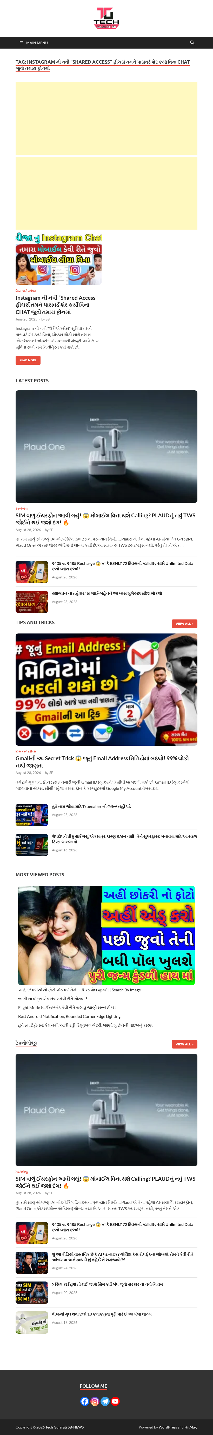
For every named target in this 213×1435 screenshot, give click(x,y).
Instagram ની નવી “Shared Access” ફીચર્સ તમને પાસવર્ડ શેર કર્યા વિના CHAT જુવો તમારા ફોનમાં (56, 304)
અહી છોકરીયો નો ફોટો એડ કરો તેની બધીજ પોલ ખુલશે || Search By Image (79, 989)
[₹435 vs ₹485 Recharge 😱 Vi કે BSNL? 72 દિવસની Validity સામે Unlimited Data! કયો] (32, 563)
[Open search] (192, 43)
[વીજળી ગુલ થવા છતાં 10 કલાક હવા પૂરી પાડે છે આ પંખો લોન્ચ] (32, 1314)
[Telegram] (105, 1401)
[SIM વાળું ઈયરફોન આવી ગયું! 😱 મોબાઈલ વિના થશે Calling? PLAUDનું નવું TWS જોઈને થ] (106, 448)
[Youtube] (115, 1401)
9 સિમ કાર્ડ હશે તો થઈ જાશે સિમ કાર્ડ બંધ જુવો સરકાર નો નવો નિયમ (107, 1284)
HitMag (190, 1427)
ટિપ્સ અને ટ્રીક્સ (26, 291)
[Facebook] (84, 1401)
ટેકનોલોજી (22, 508)
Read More (26, 359)
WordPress (168, 1427)
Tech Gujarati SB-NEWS (64, 1427)
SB (48, 319)
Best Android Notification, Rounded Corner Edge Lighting (69, 1016)
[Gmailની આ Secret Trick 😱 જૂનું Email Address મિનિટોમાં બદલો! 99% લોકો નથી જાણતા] (106, 691)
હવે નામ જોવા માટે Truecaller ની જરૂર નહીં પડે (91, 806)
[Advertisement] (106, 118)
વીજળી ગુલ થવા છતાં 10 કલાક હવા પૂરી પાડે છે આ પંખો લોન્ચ (102, 1313)
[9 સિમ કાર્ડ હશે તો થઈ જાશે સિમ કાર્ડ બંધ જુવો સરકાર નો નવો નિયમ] (32, 1284)
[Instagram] (94, 1401)
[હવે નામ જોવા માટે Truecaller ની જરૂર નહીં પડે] (32, 806)
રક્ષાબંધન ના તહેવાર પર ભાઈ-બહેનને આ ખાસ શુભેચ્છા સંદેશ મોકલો (107, 593)
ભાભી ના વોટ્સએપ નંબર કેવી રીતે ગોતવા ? (52, 998)
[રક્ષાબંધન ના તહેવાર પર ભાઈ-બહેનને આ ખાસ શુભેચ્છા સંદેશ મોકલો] (32, 593)
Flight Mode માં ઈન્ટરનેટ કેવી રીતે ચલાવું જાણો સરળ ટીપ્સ (67, 1007)
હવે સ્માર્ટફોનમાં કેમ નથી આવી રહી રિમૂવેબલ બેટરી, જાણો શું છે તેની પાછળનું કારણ (85, 1025)
